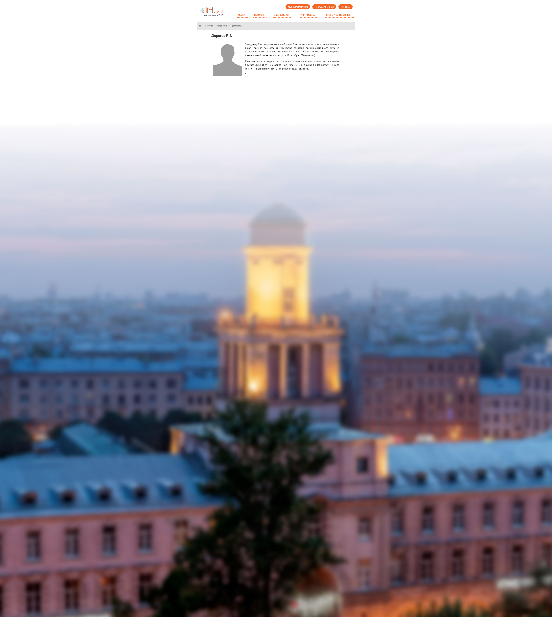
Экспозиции (281, 15)
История (259, 15)
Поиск (344, 7)
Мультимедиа (307, 15)
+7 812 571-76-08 (324, 7)
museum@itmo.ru (298, 7)
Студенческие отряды (338, 15)
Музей (241, 15)
